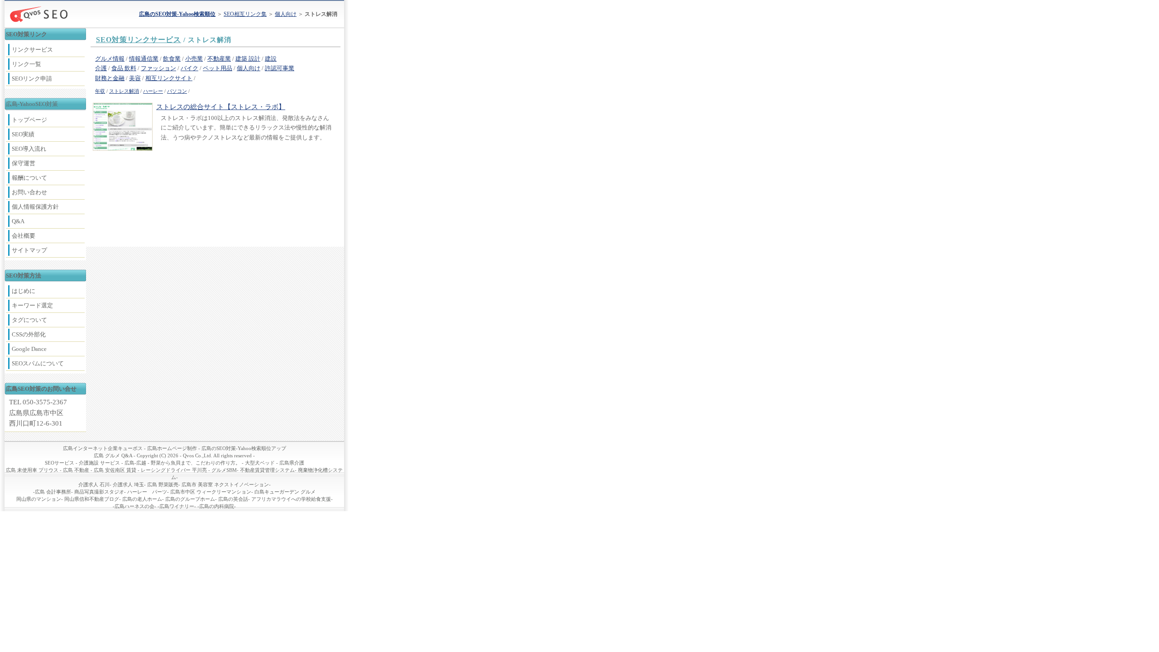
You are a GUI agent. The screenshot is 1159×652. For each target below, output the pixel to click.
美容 (135, 78)
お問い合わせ (29, 192)
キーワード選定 (32, 305)
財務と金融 (110, 78)
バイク (189, 68)
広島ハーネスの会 (134, 506)
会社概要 (23, 235)
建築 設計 (247, 58)
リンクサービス (32, 49)
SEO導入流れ (29, 148)
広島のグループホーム (190, 499)
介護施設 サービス (99, 462)
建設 (271, 58)
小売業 (194, 58)
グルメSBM (224, 470)
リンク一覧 (26, 64)
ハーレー (153, 91)
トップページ (29, 119)
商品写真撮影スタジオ (99, 491)
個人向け (286, 14)
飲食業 (172, 58)
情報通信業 (143, 58)
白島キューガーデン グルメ (285, 491)
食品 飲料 (123, 68)
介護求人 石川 (94, 484)
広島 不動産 (76, 470)
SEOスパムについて (38, 363)
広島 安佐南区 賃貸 (115, 470)
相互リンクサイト (168, 78)
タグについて (29, 319)
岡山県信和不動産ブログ (91, 499)
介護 (101, 68)
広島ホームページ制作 (172, 448)
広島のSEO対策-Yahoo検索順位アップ (243, 448)
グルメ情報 (110, 58)
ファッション (158, 68)
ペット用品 (217, 68)
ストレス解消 (124, 91)
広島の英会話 (233, 499)
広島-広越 (135, 462)
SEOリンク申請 (32, 78)
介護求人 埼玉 (128, 484)
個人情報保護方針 (35, 206)
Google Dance (29, 348)
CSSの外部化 (29, 334)
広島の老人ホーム (142, 499)
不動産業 (219, 58)
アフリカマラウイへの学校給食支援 (291, 499)
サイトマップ (29, 250)
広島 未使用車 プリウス (32, 470)
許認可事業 (279, 68)
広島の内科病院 (216, 506)
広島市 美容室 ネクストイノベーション (225, 484)
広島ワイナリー (176, 506)
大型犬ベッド (260, 462)
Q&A (18, 221)
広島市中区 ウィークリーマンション (210, 491)
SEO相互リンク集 (245, 14)
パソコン (177, 91)
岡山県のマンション (38, 499)
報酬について (29, 177)
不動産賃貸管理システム (267, 470)
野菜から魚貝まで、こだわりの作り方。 (195, 462)
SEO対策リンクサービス (138, 39)
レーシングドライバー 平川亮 (174, 470)
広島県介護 (291, 462)
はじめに (23, 291)
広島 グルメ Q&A (113, 455)
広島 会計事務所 (53, 491)
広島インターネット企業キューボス (103, 448)
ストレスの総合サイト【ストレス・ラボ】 (220, 106)
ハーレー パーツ (147, 491)
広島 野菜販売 (162, 484)
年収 (100, 91)
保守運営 (23, 163)
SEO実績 (23, 134)
